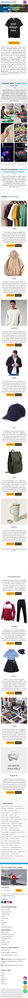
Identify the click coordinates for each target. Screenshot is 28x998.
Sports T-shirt (13, 815)
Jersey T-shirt (4, 815)
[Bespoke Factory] (6, 2)
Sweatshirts (14, 328)
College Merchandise (15, 847)
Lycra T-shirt (4, 841)
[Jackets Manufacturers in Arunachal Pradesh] (14, 363)
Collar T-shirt (4, 828)
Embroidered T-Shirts (14, 830)
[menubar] (24, 2)
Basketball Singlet (15, 817)
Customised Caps (5, 909)
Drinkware (14, 527)
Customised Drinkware (6, 912)
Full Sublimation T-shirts (7, 834)
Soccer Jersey (4, 819)
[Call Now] (25, 982)
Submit (19, 890)
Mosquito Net (14, 775)
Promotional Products (14, 577)
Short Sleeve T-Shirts (17, 823)
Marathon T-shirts (13, 810)
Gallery (2, 977)
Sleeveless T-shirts (17, 825)
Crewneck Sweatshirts (6, 936)
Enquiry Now (10, 245)
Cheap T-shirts (5, 843)
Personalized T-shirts (14, 841)
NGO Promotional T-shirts (7, 856)
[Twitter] (5, 902)
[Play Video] (14, 877)
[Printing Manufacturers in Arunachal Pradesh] (14, 711)
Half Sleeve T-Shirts (6, 825)
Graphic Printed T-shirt (6, 836)
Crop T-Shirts (14, 806)
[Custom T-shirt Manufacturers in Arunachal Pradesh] (14, 27)
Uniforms (14, 676)
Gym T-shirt (4, 810)
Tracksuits (14, 626)
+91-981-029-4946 (8, 965)
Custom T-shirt (19, 992)
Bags (14, 477)
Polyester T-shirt (14, 838)
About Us (3, 973)
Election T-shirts (14, 845)
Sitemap (3, 981)
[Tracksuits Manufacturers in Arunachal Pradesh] (14, 611)
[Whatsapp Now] (25, 991)
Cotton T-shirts (5, 838)
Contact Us (4, 979)
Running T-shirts (20, 856)
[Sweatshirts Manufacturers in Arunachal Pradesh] (14, 313)
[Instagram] (8, 902)
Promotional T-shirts (15, 843)
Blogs (2, 975)
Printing (14, 726)
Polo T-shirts (4, 830)
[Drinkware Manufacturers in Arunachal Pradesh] (14, 512)
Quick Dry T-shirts (5, 812)
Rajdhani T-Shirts (5, 853)
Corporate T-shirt (16, 812)
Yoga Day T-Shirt (5, 849)
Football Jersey (5, 817)
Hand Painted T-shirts (19, 836)
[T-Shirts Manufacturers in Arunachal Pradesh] (14, 213)
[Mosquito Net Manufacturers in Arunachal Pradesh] (14, 760)
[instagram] (25, 978)
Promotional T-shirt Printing (7, 934)
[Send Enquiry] (25, 987)
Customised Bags (5, 914)
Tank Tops (3, 808)
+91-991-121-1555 (18, 965)
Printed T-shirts (5, 832)
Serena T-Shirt (15, 853)
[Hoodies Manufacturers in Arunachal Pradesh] (14, 263)
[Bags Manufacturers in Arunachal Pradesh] (14, 462)
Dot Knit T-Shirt (15, 849)
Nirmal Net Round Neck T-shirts (9, 851)
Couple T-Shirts (5, 806)
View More (18, 245)
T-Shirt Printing (4, 918)
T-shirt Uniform (5, 847)
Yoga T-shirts (4, 845)
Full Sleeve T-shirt (5, 823)
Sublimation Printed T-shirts (17, 832)
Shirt (20, 806)
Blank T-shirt (23, 819)
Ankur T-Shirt (21, 851)
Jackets (14, 378)
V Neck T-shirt (4, 821)
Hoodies (14, 278)
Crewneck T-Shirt (13, 828)
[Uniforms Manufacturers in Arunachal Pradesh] (14, 661)
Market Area (4, 983)
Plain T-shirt (11, 808)
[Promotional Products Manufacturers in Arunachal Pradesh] (14, 549)
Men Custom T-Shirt (6, 858)
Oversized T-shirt (20, 808)
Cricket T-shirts (14, 819)
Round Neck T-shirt (15, 821)
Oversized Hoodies (5, 938)
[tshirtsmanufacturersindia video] (7, 113)
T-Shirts (14, 228)
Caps (14, 427)
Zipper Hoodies (4, 932)
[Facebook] (2, 902)
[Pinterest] (11, 902)
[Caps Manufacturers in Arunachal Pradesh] (14, 412)
